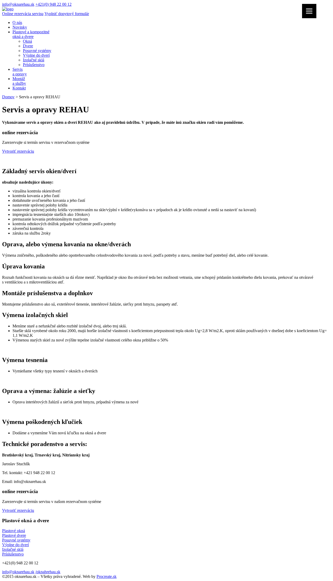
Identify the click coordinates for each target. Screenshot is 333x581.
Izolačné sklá (33, 60)
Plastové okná (13, 530)
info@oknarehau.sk (18, 4)
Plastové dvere (14, 535)
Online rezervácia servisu (22, 13)
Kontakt (19, 88)
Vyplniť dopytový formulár (66, 13)
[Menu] (309, 11)
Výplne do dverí (36, 55)
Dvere (28, 46)
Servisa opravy (19, 71)
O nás (17, 22)
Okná (27, 41)
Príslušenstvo (33, 64)
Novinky (19, 27)
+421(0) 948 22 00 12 (53, 4)
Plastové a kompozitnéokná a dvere (30, 34)
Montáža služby (19, 81)
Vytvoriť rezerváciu (18, 151)
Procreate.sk (107, 576)
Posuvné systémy (37, 50)
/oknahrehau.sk (47, 572)
